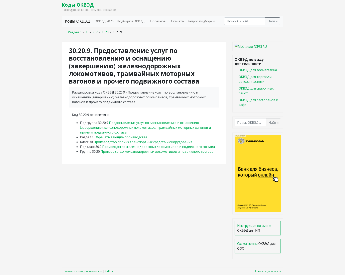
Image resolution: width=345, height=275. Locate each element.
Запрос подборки (201, 21)
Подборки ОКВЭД (131, 21)
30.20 (105, 32)
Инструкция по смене (254, 225)
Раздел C (75, 32)
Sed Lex (109, 271)
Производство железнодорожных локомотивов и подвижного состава (158, 146)
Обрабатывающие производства (121, 137)
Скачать (177, 21)
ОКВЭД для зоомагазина (258, 70)
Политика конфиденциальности (83, 271)
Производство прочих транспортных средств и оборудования (143, 142)
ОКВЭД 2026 (104, 21)
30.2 (95, 32)
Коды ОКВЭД (78, 4)
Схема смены (247, 243)
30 (86, 32)
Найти (273, 21)
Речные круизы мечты (268, 271)
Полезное (158, 21)
